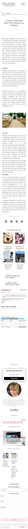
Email (11, 320)
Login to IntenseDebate (4, 318)
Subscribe (14, 378)
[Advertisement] (14, 348)
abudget (16, 91)
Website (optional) (22, 320)
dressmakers (20, 184)
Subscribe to (4, 326)
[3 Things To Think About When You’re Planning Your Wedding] (17, 221)
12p (13, 295)
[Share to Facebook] (11, 221)
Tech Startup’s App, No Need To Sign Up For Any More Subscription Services (13, 441)
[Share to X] (6, 221)
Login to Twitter (21, 318)
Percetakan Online (15, 300)
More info (7, 527)
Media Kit (14, 406)
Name (2, 320)
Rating (9, 292)
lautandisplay (9, 295)
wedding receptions (18, 143)
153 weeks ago (17, 295)
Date (6, 292)
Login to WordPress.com (13, 318)
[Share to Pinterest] (22, 221)
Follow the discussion (25, 289)
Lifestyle (14, 217)
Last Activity (14, 292)
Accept (23, 526)
